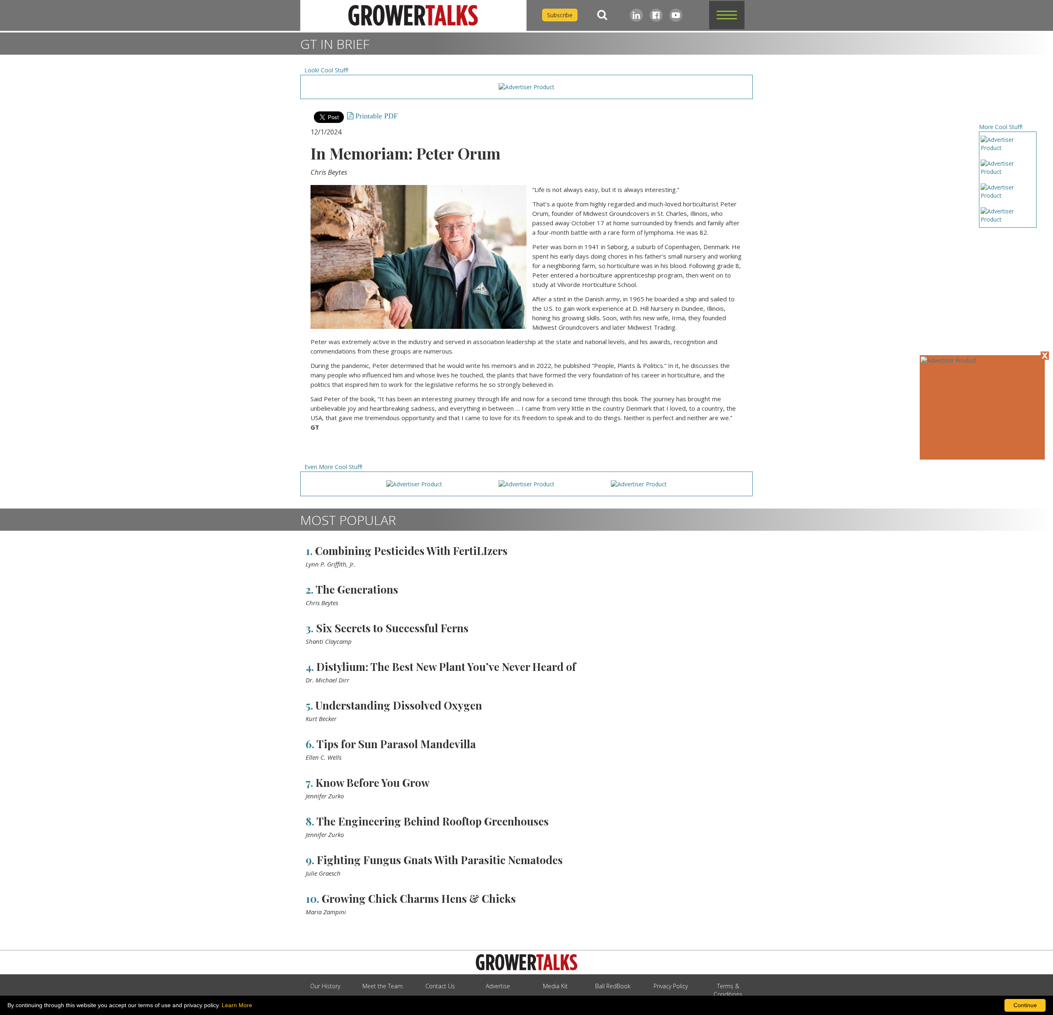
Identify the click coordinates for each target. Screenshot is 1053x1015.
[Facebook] (656, 15)
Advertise (498, 986)
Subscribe (560, 15)
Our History (325, 986)
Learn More (237, 1005)
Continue (1025, 1005)
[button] (726, 15)
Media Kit (555, 986)
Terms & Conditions (728, 990)
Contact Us (440, 986)
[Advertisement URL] (948, 360)
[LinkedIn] (636, 15)
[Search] (602, 15)
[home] (413, 15)
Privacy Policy (671, 986)
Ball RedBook (613, 986)
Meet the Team (382, 986)
